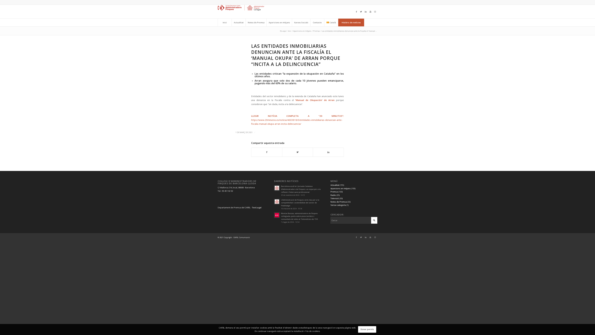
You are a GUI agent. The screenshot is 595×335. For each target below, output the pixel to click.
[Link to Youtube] (370, 11)
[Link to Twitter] (361, 11)
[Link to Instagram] (375, 11)
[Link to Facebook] (356, 11)
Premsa (334, 191)
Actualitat (335, 185)
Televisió (335, 198)
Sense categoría (338, 205)
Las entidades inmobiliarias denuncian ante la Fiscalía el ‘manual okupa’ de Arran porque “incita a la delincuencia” (295, 55)
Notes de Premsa (339, 201)
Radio (333, 195)
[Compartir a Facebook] (266, 152)
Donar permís (367, 329)
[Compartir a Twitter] (297, 152)
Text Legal (256, 207)
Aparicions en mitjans (341, 188)
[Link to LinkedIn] (365, 11)
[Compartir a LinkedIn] (328, 152)
